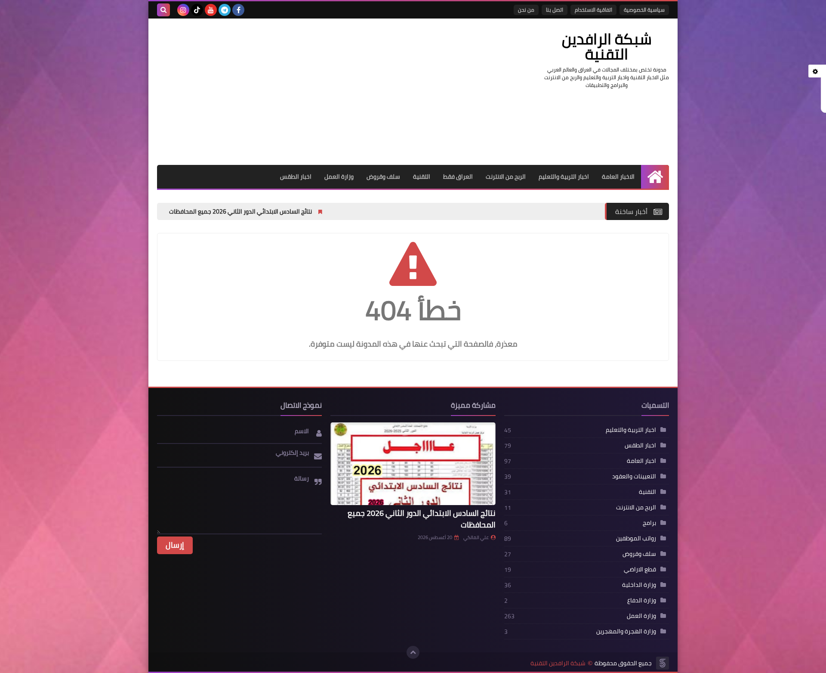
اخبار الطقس (295, 176)
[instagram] (183, 10)
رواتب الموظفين (636, 538)
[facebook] (238, 10)
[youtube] (211, 10)
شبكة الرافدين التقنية (558, 663)
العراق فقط (458, 176)
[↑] (413, 652)
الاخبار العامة (618, 176)
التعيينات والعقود (634, 476)
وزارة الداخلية (639, 584)
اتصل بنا (554, 10)
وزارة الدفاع (641, 600)
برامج (649, 522)
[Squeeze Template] (662, 663)
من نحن (526, 10)
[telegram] (225, 10)
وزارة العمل (339, 176)
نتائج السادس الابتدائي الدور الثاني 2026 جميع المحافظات (290, 211)
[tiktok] (197, 10)
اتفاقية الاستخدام (593, 10)
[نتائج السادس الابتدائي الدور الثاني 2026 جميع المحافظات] (412, 463)
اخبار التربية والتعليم (564, 176)
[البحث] (163, 9)
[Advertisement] (313, 91)
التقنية (421, 176)
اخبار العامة (641, 460)
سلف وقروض (383, 176)
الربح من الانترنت (506, 176)
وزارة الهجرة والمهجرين (626, 631)
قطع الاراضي (640, 569)
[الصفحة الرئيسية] (655, 177)
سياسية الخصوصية (644, 10)
